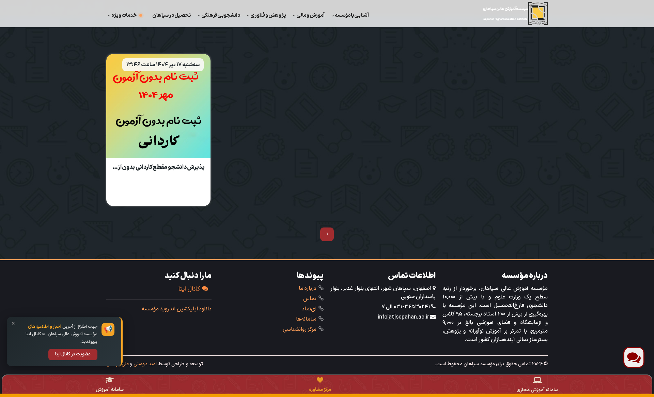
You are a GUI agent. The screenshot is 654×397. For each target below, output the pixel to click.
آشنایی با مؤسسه (352, 15)
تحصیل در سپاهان (171, 15)
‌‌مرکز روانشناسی (300, 329)
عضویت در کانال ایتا (73, 354)
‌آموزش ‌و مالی (310, 15)
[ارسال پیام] (633, 357)
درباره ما (308, 288)
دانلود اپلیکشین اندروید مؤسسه (177, 309)
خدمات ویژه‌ (124, 15)
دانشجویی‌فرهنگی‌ (220, 15)
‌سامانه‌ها (306, 319)
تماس (309, 299)
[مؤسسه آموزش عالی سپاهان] (515, 13)
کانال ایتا (189, 289)
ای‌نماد (309, 309)
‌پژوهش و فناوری (268, 15)
